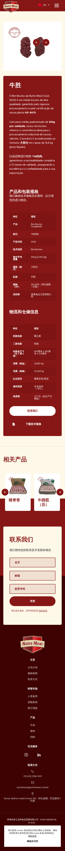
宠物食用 (32, 702)
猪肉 (32, 731)
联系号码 (20, 589)
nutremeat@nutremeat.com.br (33, 787)
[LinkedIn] (39, 754)
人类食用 (32, 696)
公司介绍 (32, 668)
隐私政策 (32, 836)
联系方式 (32, 679)
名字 (17, 563)
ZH (44, 5)
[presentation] (36, 42)
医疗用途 (32, 708)
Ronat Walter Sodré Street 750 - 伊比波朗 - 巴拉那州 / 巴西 (32, 799)
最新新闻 (32, 674)
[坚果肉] (11, 7)
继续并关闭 (32, 841)
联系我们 (32, 411)
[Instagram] (26, 754)
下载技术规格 (33, 424)
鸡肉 (32, 737)
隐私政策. (43, 611)
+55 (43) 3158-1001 (32, 776)
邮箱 (17, 576)
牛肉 (32, 725)
